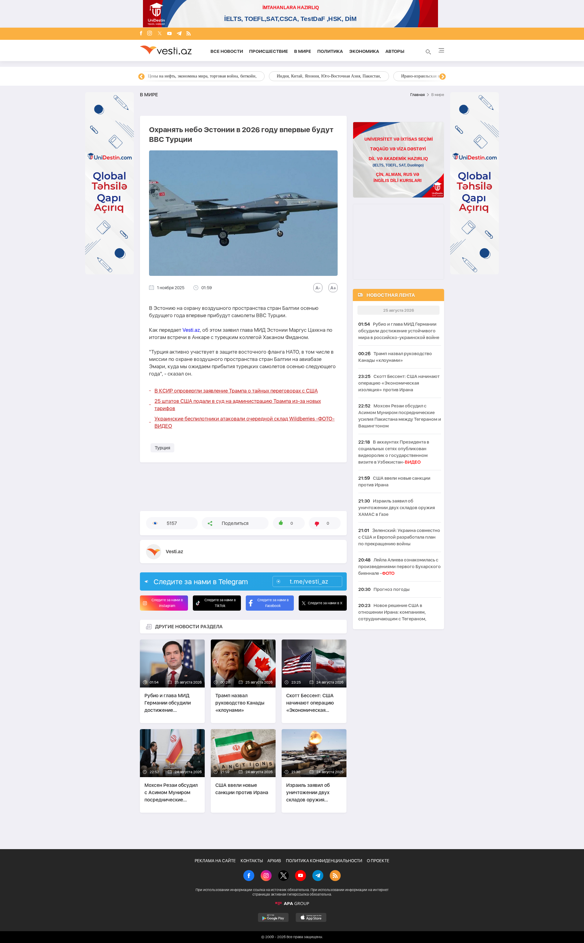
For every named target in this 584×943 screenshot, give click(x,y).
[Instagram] (149, 34)
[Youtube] (169, 34)
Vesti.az (191, 330)
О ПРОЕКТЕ (378, 860)
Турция (162, 448)
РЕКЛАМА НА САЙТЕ (215, 860)
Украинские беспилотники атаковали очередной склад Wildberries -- (245, 422)
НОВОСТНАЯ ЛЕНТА (391, 295)
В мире (302, 51)
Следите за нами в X (325, 603)
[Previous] (141, 77)
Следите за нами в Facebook (273, 603)
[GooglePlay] (273, 917)
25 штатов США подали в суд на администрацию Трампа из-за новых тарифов (238, 404)
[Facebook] (141, 34)
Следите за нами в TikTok (220, 603)
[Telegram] (179, 34)
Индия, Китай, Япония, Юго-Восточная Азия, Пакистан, (329, 76)
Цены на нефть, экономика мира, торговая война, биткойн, (202, 76)
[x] (159, 34)
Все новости (226, 51)
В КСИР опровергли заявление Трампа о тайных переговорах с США (236, 391)
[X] (283, 876)
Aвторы (394, 51)
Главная (417, 94)
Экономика (364, 51)
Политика (330, 51)
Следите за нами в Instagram (167, 603)
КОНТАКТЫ (252, 860)
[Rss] (188, 34)
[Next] (442, 77)
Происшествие (268, 51)
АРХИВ (274, 860)
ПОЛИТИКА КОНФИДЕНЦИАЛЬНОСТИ (324, 860)
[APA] (292, 903)
